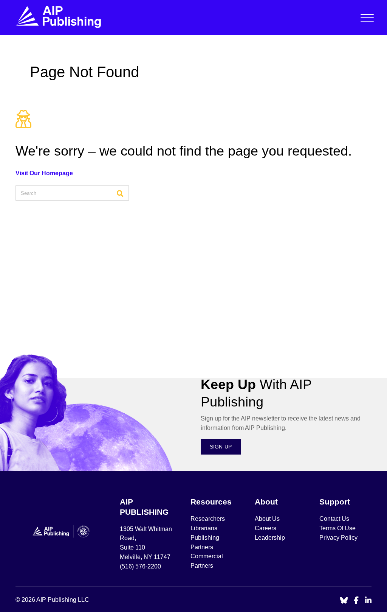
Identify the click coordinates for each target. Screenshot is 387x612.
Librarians (203, 528)
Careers (266, 528)
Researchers (207, 518)
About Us (267, 518)
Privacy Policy (338, 537)
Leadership (270, 537)
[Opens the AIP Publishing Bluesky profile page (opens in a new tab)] (344, 601)
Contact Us (334, 518)
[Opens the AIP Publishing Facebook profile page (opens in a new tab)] (356, 601)
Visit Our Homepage (44, 173)
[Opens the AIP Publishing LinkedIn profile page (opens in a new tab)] (368, 601)
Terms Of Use (337, 528)
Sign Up (221, 447)
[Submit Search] (120, 193)
